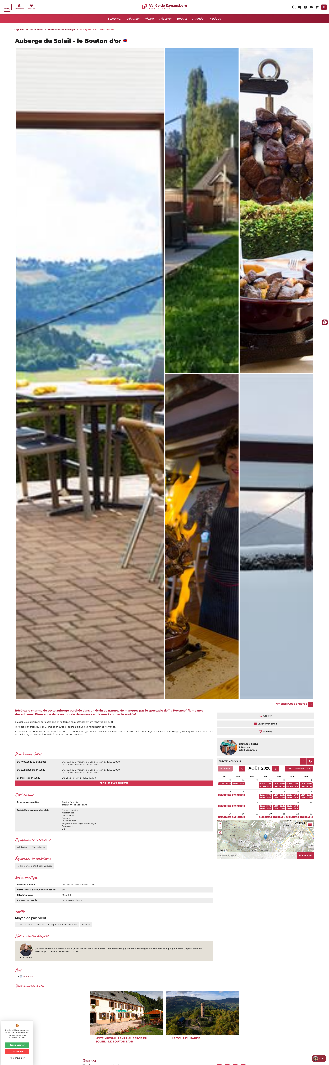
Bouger (182, 18)
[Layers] (310, 824)
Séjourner (115, 18)
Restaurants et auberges (61, 29)
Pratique (215, 18)
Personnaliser (17, 1058)
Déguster (133, 18)
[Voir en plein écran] (220, 832)
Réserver (165, 18)
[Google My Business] (310, 761)
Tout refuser (17, 1051)
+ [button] (220, 823)
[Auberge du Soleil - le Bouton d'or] (201, 211)
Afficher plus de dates (114, 783)
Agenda (198, 18)
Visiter (149, 18)
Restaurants (36, 29)
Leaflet (311, 847)
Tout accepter (17, 1045)
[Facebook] (303, 761)
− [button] (220, 827)
